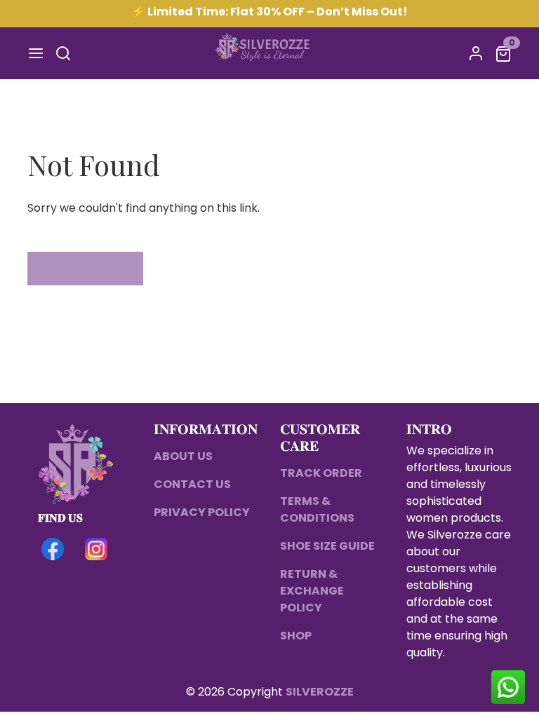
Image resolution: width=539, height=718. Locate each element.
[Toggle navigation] (35, 53)
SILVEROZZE (320, 692)
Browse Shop (85, 268)
